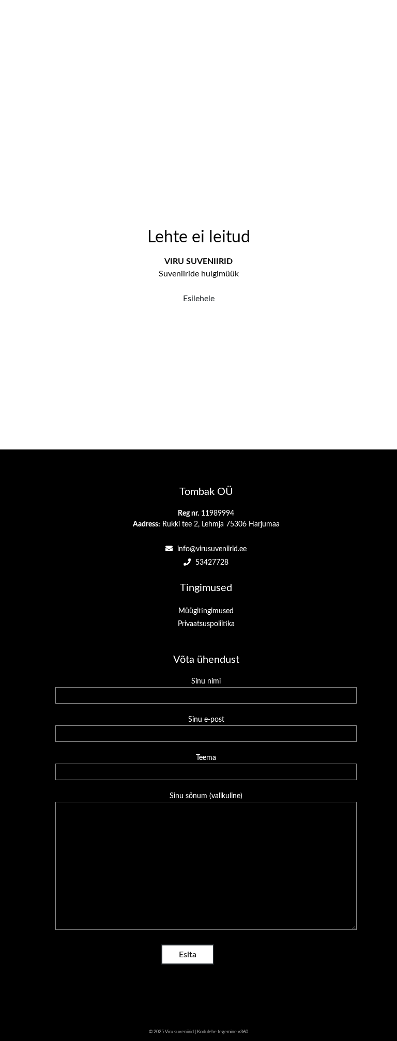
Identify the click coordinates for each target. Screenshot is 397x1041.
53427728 (210, 562)
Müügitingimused (206, 611)
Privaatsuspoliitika (206, 624)
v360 (243, 1032)
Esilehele (199, 298)
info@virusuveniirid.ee (211, 549)
